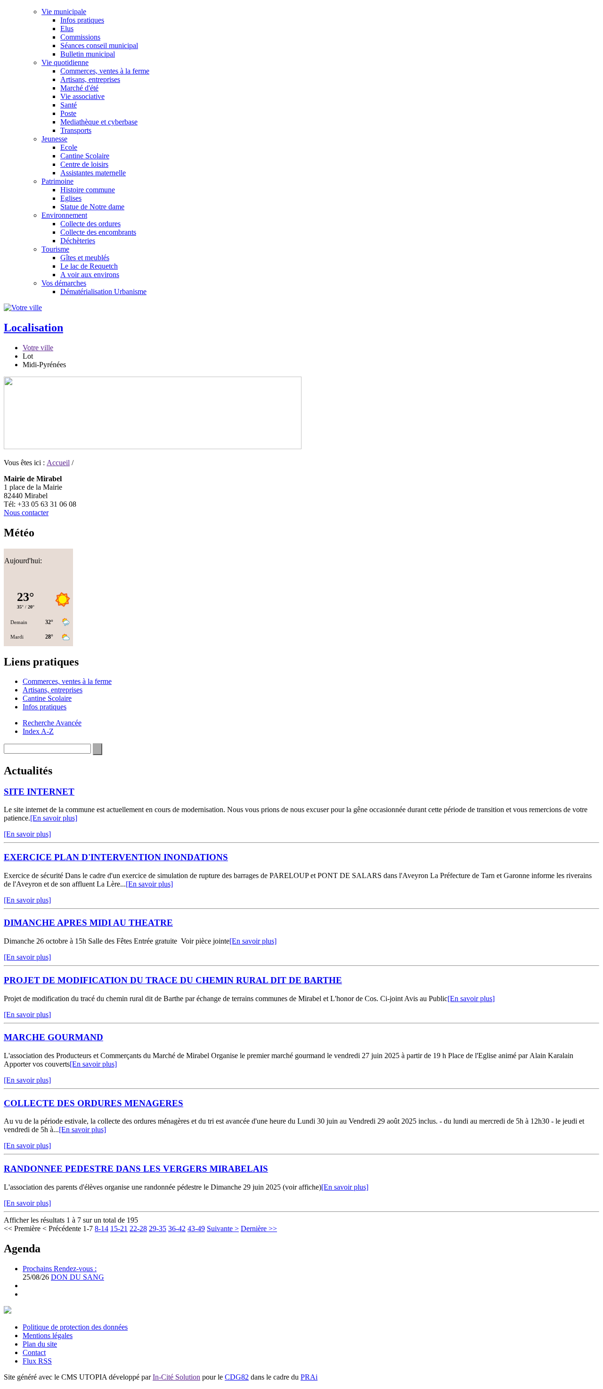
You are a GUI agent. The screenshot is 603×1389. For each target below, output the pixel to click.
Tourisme (55, 249)
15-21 (119, 1229)
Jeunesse (54, 139)
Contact (34, 1352)
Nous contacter (26, 513)
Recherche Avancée (52, 723)
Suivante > (223, 1229)
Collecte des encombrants (98, 232)
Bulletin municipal (87, 54)
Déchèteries (77, 241)
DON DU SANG (77, 1277)
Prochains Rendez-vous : (60, 1269)
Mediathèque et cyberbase (99, 122)
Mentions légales (48, 1335)
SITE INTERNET (39, 792)
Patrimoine (57, 181)
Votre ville (38, 348)
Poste (68, 113)
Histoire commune (87, 190)
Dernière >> (259, 1229)
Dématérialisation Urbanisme (103, 292)
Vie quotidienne (65, 62)
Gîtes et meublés (84, 258)
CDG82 (237, 1377)
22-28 (138, 1229)
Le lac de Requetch (89, 266)
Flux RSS (37, 1361)
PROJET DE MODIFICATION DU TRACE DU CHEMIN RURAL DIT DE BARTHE (173, 980)
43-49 (196, 1229)
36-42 (177, 1229)
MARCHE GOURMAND (53, 1037)
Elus (66, 29)
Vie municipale (63, 12)
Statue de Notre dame (92, 207)
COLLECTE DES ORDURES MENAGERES (93, 1103)
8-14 (101, 1229)
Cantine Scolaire (84, 156)
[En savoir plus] (53, 818)
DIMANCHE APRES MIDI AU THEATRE (88, 923)
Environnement (64, 215)
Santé (68, 105)
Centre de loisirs (84, 164)
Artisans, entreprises (90, 79)
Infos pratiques (82, 20)
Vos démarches (63, 283)
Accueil (58, 463)
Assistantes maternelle (93, 173)
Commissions (80, 37)
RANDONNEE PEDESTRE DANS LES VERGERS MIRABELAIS (136, 1169)
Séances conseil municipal (99, 45)
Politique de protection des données (75, 1327)
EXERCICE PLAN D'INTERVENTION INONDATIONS (116, 857)
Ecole (68, 147)
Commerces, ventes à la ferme (104, 71)
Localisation (33, 327)
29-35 (157, 1229)
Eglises (70, 198)
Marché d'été (79, 88)
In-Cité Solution (176, 1377)
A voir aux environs (89, 275)
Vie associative (82, 96)
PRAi (309, 1377)
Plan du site (40, 1344)
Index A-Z (38, 731)
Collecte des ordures (90, 224)
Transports (75, 130)
